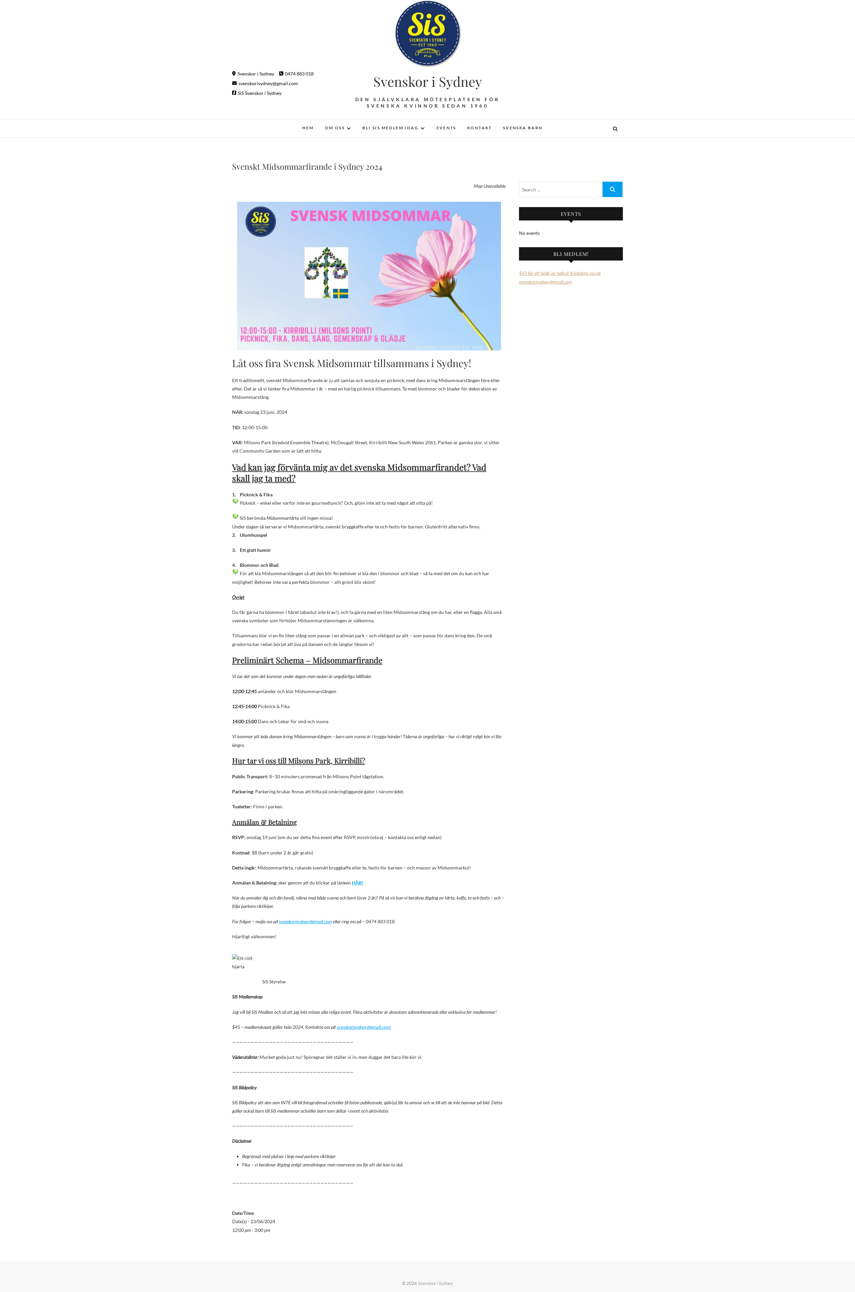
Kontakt (479, 127)
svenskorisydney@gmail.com (268, 83)
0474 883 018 (299, 73)
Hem (308, 127)
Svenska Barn (523, 127)
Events (446, 127)
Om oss (335, 127)
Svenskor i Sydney (255, 73)
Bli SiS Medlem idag (390, 127)
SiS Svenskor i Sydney (260, 93)
